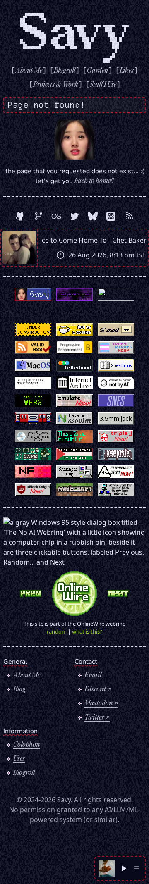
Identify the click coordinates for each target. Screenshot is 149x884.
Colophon (26, 745)
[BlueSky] (93, 216)
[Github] (20, 216)
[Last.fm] (56, 216)
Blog (19, 689)
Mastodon (98, 704)
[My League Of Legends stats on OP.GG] (111, 216)
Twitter (94, 718)
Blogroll (24, 773)
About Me (26, 675)
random (57, 631)
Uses (19, 759)
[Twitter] (74, 216)
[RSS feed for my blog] (129, 216)
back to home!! (94, 181)
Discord (95, 689)
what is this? (87, 631)
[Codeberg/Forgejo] (38, 216)
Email (92, 675)
